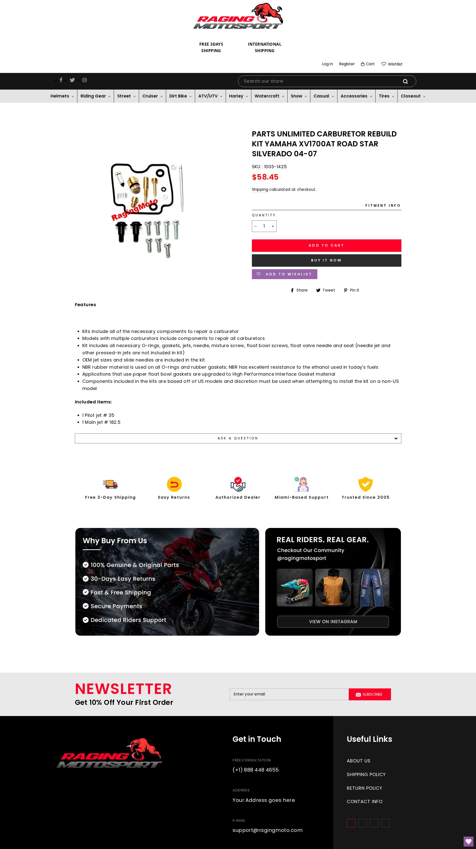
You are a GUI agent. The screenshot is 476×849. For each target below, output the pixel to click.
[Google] (374, 823)
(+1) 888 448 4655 (256, 769)
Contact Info (365, 801)
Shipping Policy (366, 774)
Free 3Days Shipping (211, 47)
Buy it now (326, 260)
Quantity (264, 215)
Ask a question (238, 438)
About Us (359, 761)
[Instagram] (362, 823)
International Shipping (264, 47)
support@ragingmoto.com (267, 830)
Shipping (260, 189)
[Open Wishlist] (469, 842)
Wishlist (395, 64)
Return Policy (364, 788)
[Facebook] (351, 823)
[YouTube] (385, 823)
